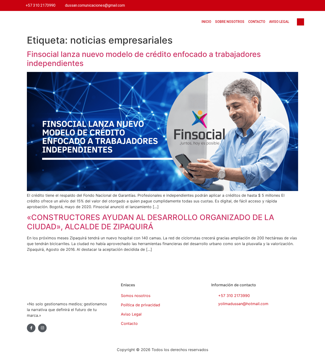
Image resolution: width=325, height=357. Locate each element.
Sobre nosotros (229, 22)
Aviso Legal (279, 22)
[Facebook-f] (31, 328)
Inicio (206, 22)
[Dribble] (291, 5)
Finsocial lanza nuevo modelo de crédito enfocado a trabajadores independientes (144, 59)
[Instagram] (302, 5)
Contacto (256, 22)
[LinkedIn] (281, 5)
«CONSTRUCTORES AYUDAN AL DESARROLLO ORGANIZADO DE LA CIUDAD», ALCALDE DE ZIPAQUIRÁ (150, 222)
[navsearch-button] (300, 21)
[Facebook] (261, 5)
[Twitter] (271, 5)
